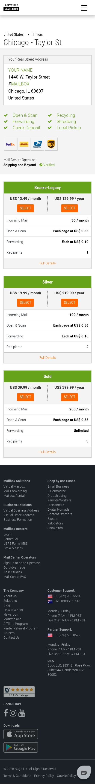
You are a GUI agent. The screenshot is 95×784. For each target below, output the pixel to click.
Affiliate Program (15, 624)
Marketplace (12, 619)
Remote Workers (59, 500)
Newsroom (11, 614)
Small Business (58, 486)
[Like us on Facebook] (5, 713)
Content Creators (60, 514)
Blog (6, 605)
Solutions (10, 601)
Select (25, 208)
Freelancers (56, 505)
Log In (7, 534)
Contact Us (11, 637)
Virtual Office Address (18, 515)
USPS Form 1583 (15, 543)
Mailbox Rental (14, 495)
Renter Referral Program (20, 628)
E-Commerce (57, 491)
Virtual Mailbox (14, 486)
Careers (9, 633)
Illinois (38, 34)
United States (13, 34)
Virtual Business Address (21, 510)
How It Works (13, 610)
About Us (10, 596)
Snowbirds (55, 528)
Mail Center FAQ (14, 577)
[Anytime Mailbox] (11, 8)
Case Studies (12, 572)
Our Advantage (14, 567)
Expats (52, 519)
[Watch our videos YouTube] (21, 713)
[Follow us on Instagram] (13, 713)
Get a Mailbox (13, 548)
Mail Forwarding (15, 491)
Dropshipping (57, 495)
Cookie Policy (66, 776)
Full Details (47, 263)
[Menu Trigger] (84, 7)
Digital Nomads (58, 509)
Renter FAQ (11, 539)
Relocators (55, 523)
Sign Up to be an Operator (21, 563)
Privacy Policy (44, 776)
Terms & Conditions (17, 776)
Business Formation (17, 519)
